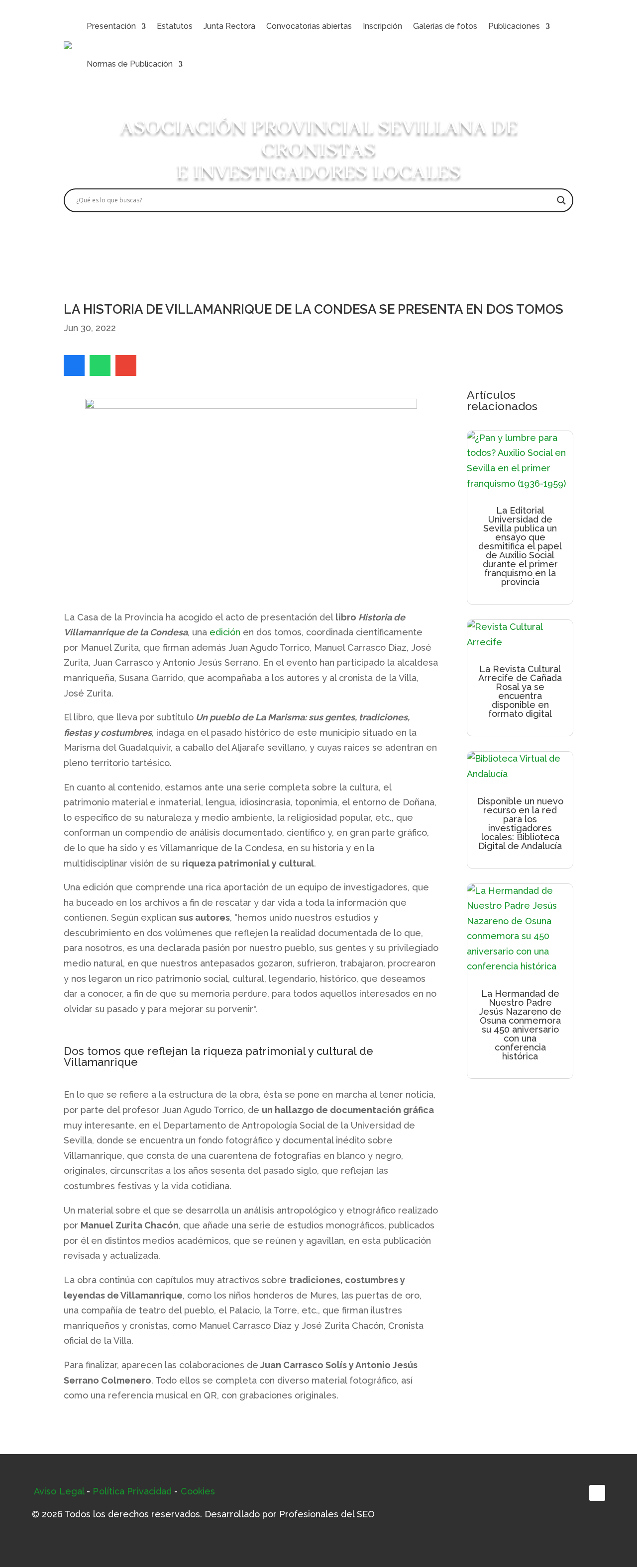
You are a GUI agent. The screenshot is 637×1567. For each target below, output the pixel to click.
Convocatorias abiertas (309, 26)
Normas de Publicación (130, 64)
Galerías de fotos (445, 26)
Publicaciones (514, 26)
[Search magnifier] (561, 200)
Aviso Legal (59, 1491)
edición (225, 632)
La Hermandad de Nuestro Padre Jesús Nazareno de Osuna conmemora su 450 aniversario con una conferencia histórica (520, 1024)
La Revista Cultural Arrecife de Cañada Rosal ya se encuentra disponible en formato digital (520, 691)
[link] (74, 365)
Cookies (198, 1491)
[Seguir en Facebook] (597, 1493)
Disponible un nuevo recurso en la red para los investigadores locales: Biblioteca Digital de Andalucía (520, 823)
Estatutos (175, 26)
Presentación (111, 26)
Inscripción (382, 26)
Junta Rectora (229, 26)
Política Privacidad (132, 1491)
